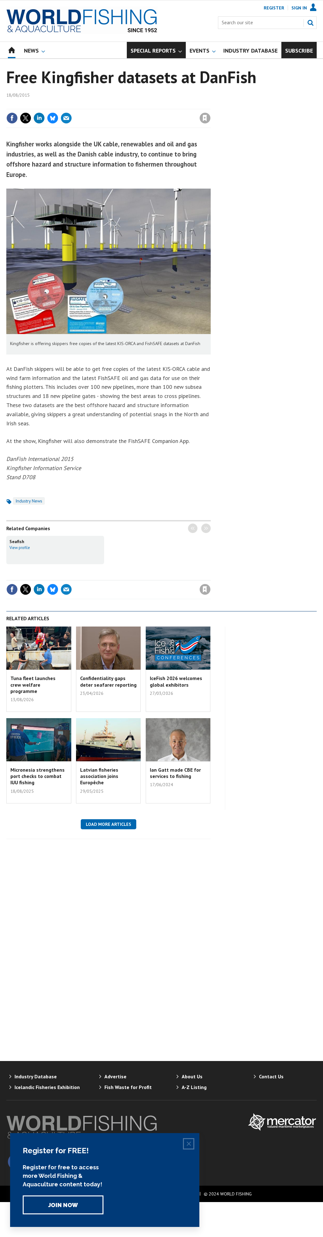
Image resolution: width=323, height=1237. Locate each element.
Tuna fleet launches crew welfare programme (33, 684)
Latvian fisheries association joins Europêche (99, 776)
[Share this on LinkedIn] (39, 118)
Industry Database (36, 1076)
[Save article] (205, 118)
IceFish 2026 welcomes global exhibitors (176, 681)
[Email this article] (66, 118)
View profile (19, 547)
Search (310, 23)
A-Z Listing (194, 1087)
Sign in (131, 105)
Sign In (299, 7)
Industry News (28, 501)
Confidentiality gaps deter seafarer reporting (108, 681)
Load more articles (108, 824)
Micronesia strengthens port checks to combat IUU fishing (37, 776)
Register (274, 7)
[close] (210, 105)
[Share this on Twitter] (25, 118)
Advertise (115, 1076)
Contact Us (271, 1076)
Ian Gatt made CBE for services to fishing (175, 773)
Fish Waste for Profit (128, 1087)
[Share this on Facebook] (12, 118)
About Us (192, 1076)
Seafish (16, 541)
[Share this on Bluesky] (52, 118)
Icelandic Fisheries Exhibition (47, 1087)
